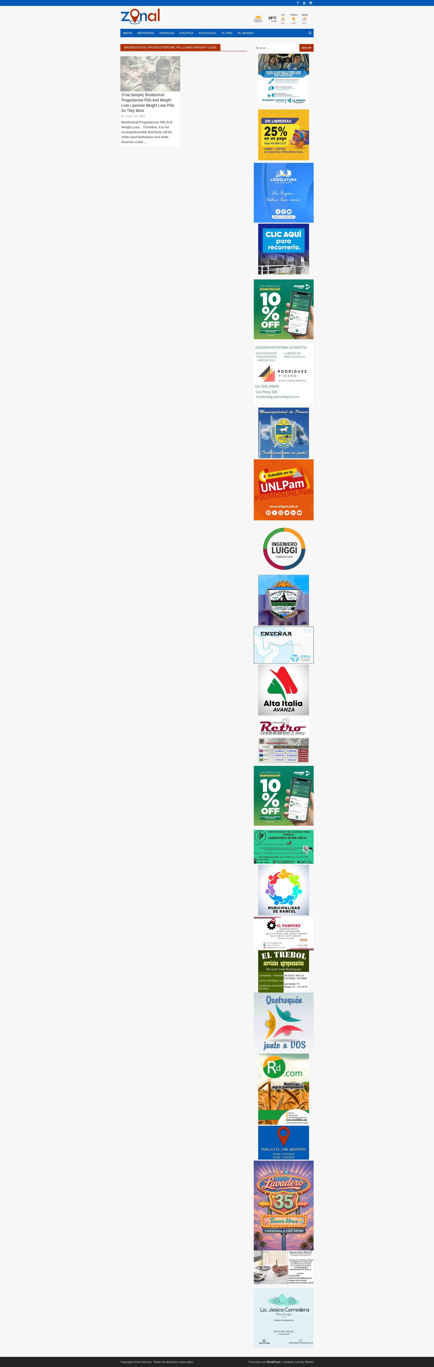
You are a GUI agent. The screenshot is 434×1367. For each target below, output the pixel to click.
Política (186, 33)
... (145, 142)
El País (227, 33)
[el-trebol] (283, 971)
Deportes (145, 33)
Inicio (127, 33)
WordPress (274, 1362)
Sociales (166, 33)
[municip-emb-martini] (283, 600)
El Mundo (246, 33)
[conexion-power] (283, 727)
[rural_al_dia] (283, 1089)
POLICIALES (207, 33)
